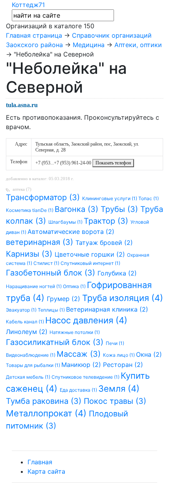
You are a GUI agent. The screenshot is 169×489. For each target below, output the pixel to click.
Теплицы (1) (52, 310)
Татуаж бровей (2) (104, 242)
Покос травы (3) (115, 401)
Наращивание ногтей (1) (34, 286)
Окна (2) (149, 354)
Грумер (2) (64, 299)
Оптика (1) (75, 286)
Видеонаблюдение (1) (31, 355)
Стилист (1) (47, 263)
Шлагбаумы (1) (66, 222)
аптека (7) (22, 189)
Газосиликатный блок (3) (56, 342)
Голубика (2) (117, 273)
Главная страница (34, 35)
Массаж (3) (80, 354)
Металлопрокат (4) (47, 413)
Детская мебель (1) (28, 377)
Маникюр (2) (82, 365)
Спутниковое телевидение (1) (86, 377)
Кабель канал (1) (25, 322)
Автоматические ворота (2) (71, 231)
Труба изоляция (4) (122, 298)
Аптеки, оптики (138, 45)
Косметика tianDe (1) (30, 210)
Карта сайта (46, 471)
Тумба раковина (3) (45, 401)
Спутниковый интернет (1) (90, 263)
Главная (40, 462)
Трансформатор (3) (44, 197)
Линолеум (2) (28, 332)
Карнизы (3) (30, 254)
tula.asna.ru (22, 105)
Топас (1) (148, 198)
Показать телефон (113, 163)
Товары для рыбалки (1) (33, 365)
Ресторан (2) (123, 365)
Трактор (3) (107, 221)
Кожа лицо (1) (119, 355)
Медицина (89, 45)
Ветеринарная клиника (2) (107, 309)
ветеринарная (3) (40, 242)
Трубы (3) (120, 209)
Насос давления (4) (86, 320)
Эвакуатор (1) (22, 310)
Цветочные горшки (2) (91, 254)
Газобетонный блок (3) (51, 272)
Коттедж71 (28, 5)
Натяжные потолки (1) (75, 332)
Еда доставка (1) (79, 390)
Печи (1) (115, 343)
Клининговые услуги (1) (110, 198)
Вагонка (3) (78, 209)
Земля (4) (119, 388)
